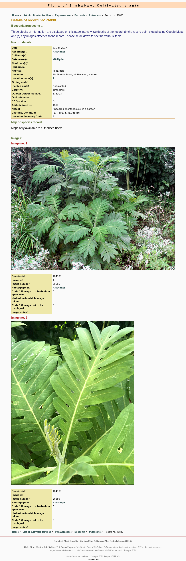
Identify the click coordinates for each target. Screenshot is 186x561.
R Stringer (59, 51)
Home (15, 15)
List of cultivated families (37, 15)
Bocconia (79, 15)
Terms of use (93, 559)
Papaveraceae (62, 15)
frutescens (95, 15)
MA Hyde (58, 59)
